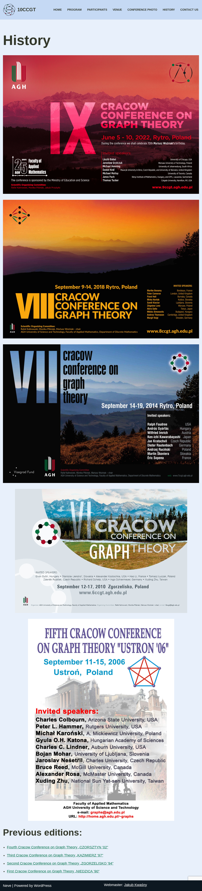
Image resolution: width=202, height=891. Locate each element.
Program (74, 9)
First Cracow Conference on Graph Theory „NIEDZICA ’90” (53, 871)
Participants (97, 9)
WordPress (42, 886)
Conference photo (142, 9)
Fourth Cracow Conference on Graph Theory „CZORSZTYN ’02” (57, 847)
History (169, 9)
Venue (117, 9)
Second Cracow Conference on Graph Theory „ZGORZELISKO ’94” (60, 863)
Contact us (189, 9)
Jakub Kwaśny (135, 885)
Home (57, 9)
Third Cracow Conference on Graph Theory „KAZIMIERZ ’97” (55, 855)
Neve (7, 886)
